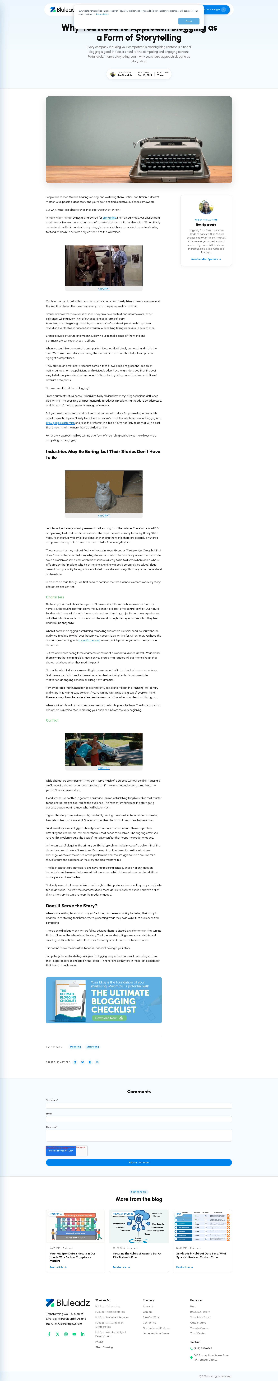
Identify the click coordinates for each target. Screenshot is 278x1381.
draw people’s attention (60, 422)
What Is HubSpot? (200, 1317)
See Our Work (151, 1317)
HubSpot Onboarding (107, 1306)
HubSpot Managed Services (111, 1317)
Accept (189, 21)
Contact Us (149, 1322)
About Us (148, 1306)
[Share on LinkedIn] (75, 1062)
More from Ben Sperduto (204, 259)
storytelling (109, 217)
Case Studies (198, 1322)
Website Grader (199, 1328)
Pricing (99, 1341)
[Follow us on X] (57, 1334)
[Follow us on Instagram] (66, 1334)
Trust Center (197, 1333)
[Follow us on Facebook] (49, 1334)
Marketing (75, 1046)
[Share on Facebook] (90, 1062)
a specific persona (89, 640)
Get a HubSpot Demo (156, 1333)
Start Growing (104, 1347)
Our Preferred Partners (156, 1328)
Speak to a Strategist (209, 9)
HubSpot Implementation (110, 1311)
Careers (147, 1311)
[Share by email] (97, 1062)
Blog (192, 1306)
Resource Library (200, 1311)
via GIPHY (104, 288)
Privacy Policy (102, 14)
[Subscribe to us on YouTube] (74, 1334)
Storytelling (93, 1046)
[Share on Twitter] (82, 1062)
